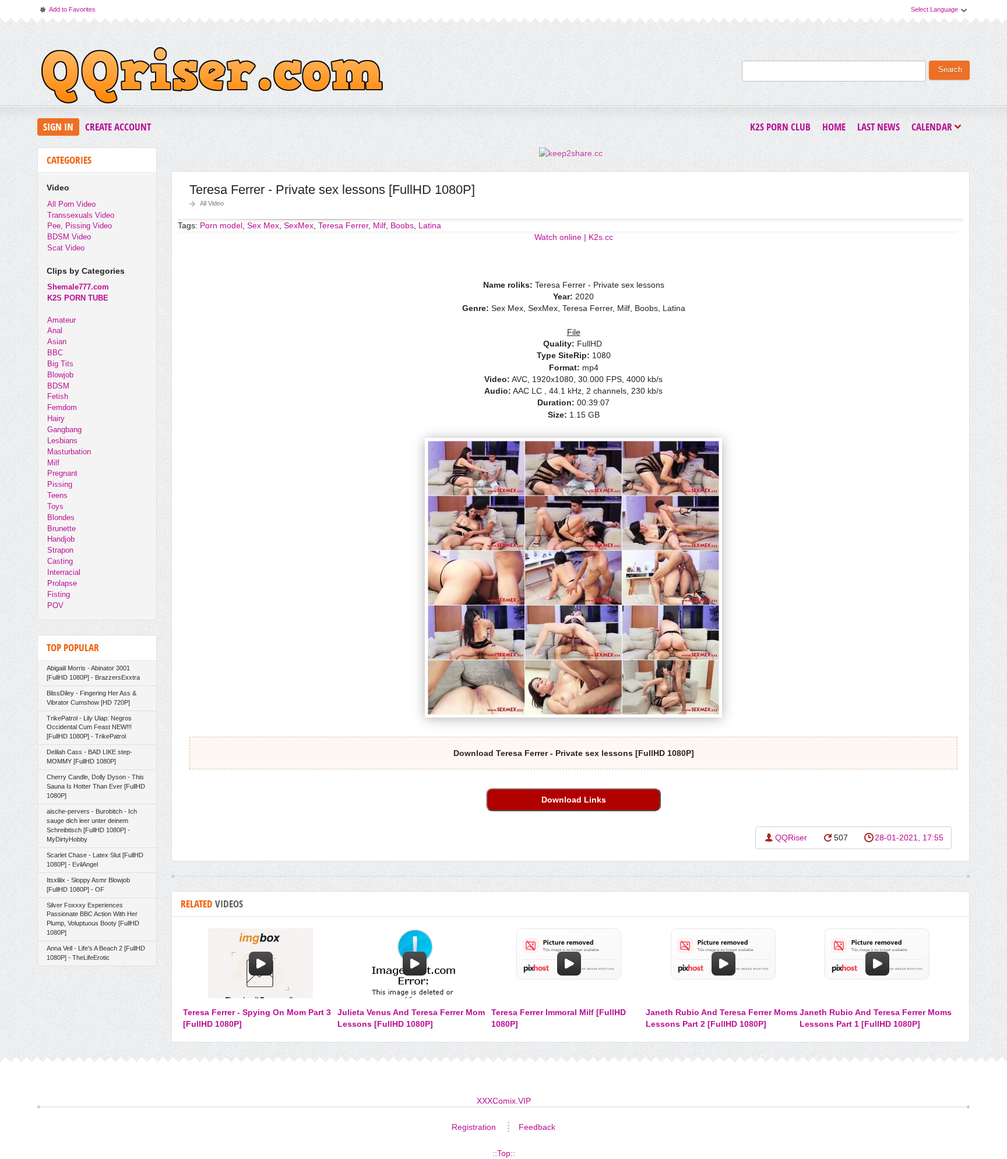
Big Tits (60, 363)
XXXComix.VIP (504, 1100)
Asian (56, 341)
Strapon (60, 550)
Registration (474, 1127)
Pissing (59, 484)
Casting (60, 561)
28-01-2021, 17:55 (909, 837)
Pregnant (62, 473)
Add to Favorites (67, 12)
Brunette (61, 528)
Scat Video (65, 247)
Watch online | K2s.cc (573, 237)
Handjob (61, 539)
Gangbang (64, 429)
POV (55, 605)
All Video (212, 203)
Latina (429, 225)
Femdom (62, 407)
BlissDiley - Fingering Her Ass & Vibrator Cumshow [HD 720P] (91, 698)
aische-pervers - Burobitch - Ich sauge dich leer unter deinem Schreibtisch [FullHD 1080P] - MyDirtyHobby (92, 825)
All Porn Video (71, 204)
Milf (53, 462)
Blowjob (60, 374)
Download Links (573, 799)
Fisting (58, 594)
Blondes (61, 517)
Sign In (58, 126)
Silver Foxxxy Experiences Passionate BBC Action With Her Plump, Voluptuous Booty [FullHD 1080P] (93, 919)
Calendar (934, 128)
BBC (55, 352)
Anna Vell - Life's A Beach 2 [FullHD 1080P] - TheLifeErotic (96, 953)
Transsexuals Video (80, 215)
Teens (57, 495)
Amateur (61, 320)
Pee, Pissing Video (79, 225)
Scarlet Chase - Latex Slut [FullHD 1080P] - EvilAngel (95, 859)
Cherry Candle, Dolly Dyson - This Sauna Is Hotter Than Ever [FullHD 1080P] (96, 786)
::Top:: (503, 1153)
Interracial (63, 572)
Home (834, 126)
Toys (55, 506)
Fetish (57, 396)
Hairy (56, 418)
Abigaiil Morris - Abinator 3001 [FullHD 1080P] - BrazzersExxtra (93, 673)
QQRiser (791, 837)
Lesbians (62, 440)
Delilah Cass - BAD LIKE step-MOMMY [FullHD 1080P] (89, 756)
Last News (878, 126)
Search (950, 70)
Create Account (118, 126)
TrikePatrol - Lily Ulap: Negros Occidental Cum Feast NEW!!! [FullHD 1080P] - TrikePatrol (89, 727)
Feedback (537, 1127)
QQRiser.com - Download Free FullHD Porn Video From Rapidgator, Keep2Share (212, 78)
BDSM (58, 385)
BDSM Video (69, 236)
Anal (54, 330)
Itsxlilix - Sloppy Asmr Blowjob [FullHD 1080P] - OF (88, 885)
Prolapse (62, 583)
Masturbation (69, 451)
